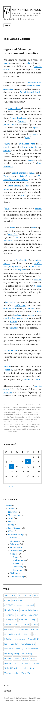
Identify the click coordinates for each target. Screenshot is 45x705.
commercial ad (10, 308)
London (14, 644)
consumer (17, 600)
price (25, 658)
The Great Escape (33, 82)
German (38, 279)
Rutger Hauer (13, 186)
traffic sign (10, 302)
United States (29, 668)
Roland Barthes (10, 350)
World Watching (15, 534)
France (6, 176)
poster (21, 419)
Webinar (14, 573)
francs (6, 189)
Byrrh (27, 137)
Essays (35, 405)
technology (26, 663)
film (22, 195)
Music (11, 518)
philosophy (27, 654)
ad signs (33, 134)
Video (10, 531)
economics (9, 615)
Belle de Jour (26, 176)
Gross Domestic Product (27, 629)
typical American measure (17, 318)
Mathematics (14, 515)
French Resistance (18, 118)
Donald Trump (11, 610)
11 (11, 466)
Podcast (11, 521)
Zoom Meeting (17, 576)
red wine (24, 147)
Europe (33, 620)
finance (25, 624)
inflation (8, 639)
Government (16, 547)
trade (36, 663)
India (35, 634)
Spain (35, 127)
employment (10, 620)
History (27, 634)
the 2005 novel (20, 270)
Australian (8, 89)
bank (35, 595)
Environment (19, 560)
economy (21, 615)
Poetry (11, 525)
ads (28, 63)
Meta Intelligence (26, 10)
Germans (22, 121)
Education (15, 544)
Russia (33, 658)
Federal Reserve (11, 624)
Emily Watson (15, 266)
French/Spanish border (31, 92)
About (6, 685)
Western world (11, 673)
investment (20, 639)
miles (39, 312)
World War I (26, 673)
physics (7, 658)
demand (30, 605)
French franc (18, 414)
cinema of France (29, 410)
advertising (7, 407)
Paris (27, 186)
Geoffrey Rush (8, 417)
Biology (16, 557)
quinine (6, 150)
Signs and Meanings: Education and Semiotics (20, 51)
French (38, 208)
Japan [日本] (33, 639)
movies (32, 173)
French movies (19, 173)
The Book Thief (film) (28, 424)
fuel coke (7, 240)
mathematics (32, 649)
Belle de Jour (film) (10, 410)
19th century (10, 595)
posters (6, 63)
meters (17, 315)
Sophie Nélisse (34, 266)
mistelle (33, 147)
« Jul (11, 486)
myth (37, 379)
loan (6, 644)
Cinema (11, 508)
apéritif (6, 147)
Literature (12, 512)
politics (17, 658)
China (7, 600)
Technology (18, 570)
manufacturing (28, 644)
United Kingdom (12, 668)
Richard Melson (9, 405)
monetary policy (11, 654)
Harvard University (12, 634)
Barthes (7, 366)
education (33, 615)
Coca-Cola (13, 234)
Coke (16, 237)
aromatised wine (27, 144)
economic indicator (29, 610)
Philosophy (18, 567)
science (7, 663)
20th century (25, 595)
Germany (8, 629)
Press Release (14, 528)
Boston (31, 308)
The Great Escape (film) (26, 427)
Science (13, 554)
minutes (13, 321)
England (23, 620)
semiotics (7, 370)
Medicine (17, 563)
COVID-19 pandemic (13, 605)
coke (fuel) (11, 412)
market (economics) (13, 649)
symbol (27, 379)
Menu (7, 25)
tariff (16, 663)
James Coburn (33, 86)
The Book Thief (22, 260)
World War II (12, 431)
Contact (7, 691)
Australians (36, 407)
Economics (15, 541)
